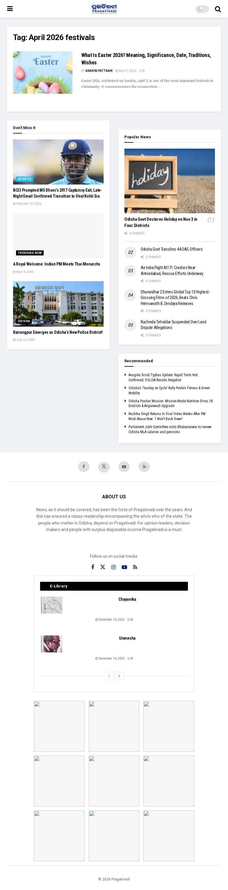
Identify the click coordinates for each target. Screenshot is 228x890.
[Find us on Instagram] (113, 567)
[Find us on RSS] (144, 466)
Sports (24, 179)
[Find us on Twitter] (104, 467)
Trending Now (30, 253)
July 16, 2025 (25, 339)
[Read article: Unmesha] (52, 643)
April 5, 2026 (127, 70)
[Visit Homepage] (104, 9)
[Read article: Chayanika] (52, 605)
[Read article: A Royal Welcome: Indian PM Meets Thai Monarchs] (58, 236)
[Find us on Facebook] (83, 466)
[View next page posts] (119, 676)
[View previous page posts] (108, 676)
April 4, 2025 (25, 272)
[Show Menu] (10, 9)
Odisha (24, 321)
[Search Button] (218, 9)
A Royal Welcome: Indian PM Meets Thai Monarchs (56, 264)
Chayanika (127, 599)
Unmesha (127, 638)
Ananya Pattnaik (99, 70)
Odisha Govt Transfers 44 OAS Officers (172, 249)
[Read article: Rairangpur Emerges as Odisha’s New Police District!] (58, 304)
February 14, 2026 (28, 203)
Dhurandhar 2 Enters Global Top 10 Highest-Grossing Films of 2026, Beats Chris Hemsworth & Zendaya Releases (175, 298)
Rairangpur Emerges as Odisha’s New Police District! (58, 332)
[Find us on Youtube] (124, 466)
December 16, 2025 (111, 619)
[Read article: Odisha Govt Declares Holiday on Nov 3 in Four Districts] (169, 181)
